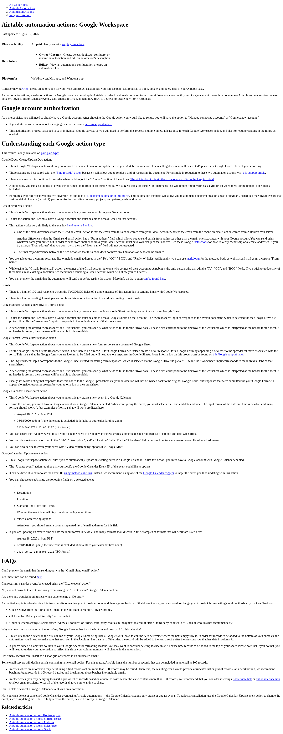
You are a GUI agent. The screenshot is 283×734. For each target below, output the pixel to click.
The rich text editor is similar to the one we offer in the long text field (172, 179)
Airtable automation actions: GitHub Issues (35, 718)
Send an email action (79, 225)
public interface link (268, 679)
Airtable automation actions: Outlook (31, 722)
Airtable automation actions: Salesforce (33, 725)
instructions (201, 242)
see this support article (98, 124)
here (39, 577)
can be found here (154, 278)
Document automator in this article (108, 195)
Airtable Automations (22, 8)
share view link (242, 679)
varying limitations (73, 44)
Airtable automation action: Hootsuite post (34, 715)
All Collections (18, 4)
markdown (193, 258)
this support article (254, 172)
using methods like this (78, 473)
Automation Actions (21, 11)
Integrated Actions (20, 15)
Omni (25, 88)
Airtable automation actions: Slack (30, 729)
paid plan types (50, 153)
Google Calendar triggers (158, 473)
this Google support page (228, 354)
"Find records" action (68, 172)
